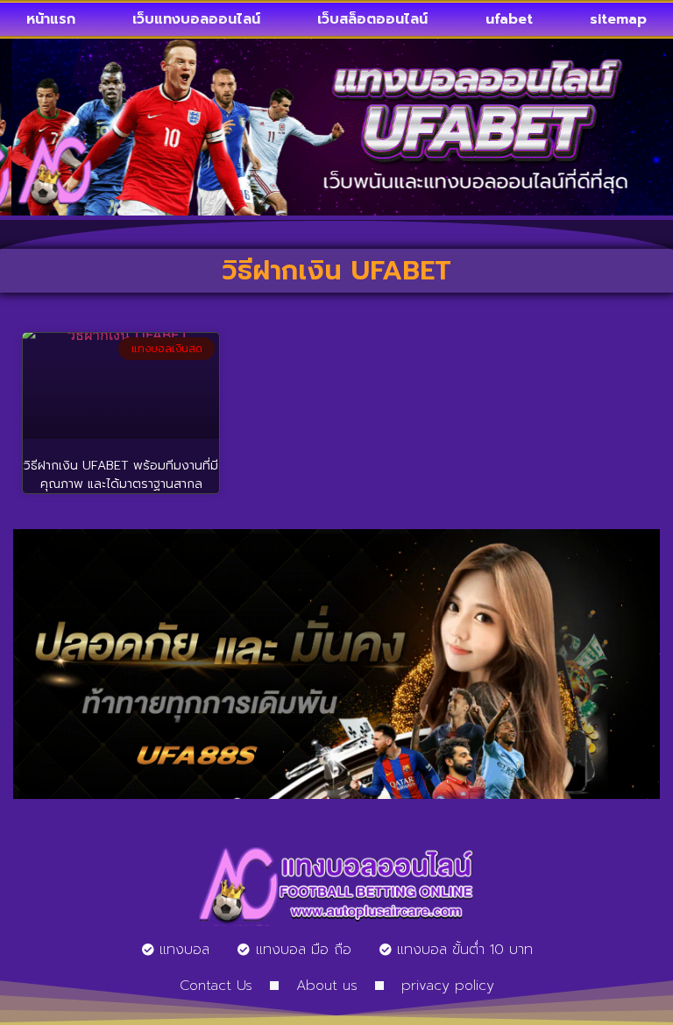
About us (327, 985)
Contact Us (216, 985)
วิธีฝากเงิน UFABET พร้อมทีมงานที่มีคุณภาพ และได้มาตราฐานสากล (121, 474)
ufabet (509, 19)
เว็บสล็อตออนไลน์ (372, 19)
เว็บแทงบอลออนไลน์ (196, 19)
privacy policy (447, 985)
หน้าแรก (50, 19)
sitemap (618, 19)
